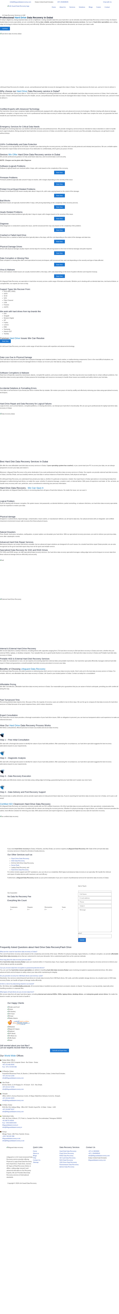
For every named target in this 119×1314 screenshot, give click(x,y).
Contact (107, 7)
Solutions (82, 7)
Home (54, 7)
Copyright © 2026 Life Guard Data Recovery (22, 1183)
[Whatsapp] (62, 1185)
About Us (63, 7)
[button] (18, 951)
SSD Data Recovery (17, 861)
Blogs (91, 7)
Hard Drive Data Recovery (19, 870)
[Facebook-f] (67, 1185)
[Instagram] (72, 1185)
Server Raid (15, 865)
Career (98, 7)
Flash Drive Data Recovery (20, 858)
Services (72, 7)
